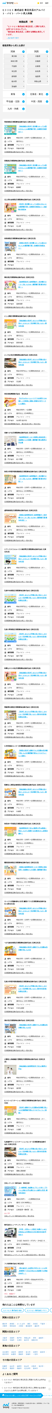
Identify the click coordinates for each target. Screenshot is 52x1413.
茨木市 (4, 1340)
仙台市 (12, 1366)
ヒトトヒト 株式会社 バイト (37, 1310)
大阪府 (37, 56)
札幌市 (4, 1366)
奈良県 (37, 71)
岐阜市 (42, 1352)
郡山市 (4, 1368)
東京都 (14, 56)
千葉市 (42, 1324)
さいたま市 (21, 1324)
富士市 (28, 1352)
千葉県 (14, 66)
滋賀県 (37, 76)
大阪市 (4, 1338)
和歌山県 (37, 81)
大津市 (19, 1340)
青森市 (12, 1368)
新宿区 (12, 1324)
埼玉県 (14, 71)
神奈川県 (14, 61)
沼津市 (35, 1352)
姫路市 (41, 1338)
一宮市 (35, 1354)
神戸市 (19, 1338)
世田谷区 (13, 1326)
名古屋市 (5, 1352)
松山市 (26, 1366)
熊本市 (35, 1368)
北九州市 (27, 1368)
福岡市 (19, 1366)
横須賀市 (29, 1326)
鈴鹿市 (13, 1354)
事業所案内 (21, 1403)
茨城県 (14, 86)
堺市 (34, 1338)
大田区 (21, 1326)
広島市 (33, 1366)
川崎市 (4, 1326)
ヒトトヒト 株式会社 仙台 (12, 1310)
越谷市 (37, 1326)
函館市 (19, 1368)
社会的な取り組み (30, 1403)
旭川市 (41, 1366)
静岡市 (21, 1352)
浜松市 (13, 1352)
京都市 (12, 1338)
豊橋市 (21, 1354)
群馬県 (14, 76)
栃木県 (14, 81)
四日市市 (5, 1354)
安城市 (28, 1354)
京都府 (37, 61)
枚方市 (26, 1340)
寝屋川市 (34, 1340)
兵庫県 (37, 66)
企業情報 (14, 1403)
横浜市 (4, 1324)
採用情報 (39, 1403)
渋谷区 (35, 1324)
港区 (28, 1324)
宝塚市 (12, 1340)
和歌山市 (27, 1338)
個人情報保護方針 (19, 1405)
